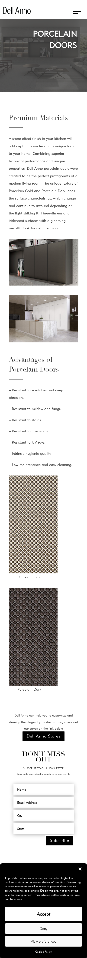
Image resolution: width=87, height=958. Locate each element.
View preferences (43, 941)
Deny (43, 929)
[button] (80, 869)
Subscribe (59, 840)
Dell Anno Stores (43, 736)
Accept (43, 914)
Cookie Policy (43, 951)
